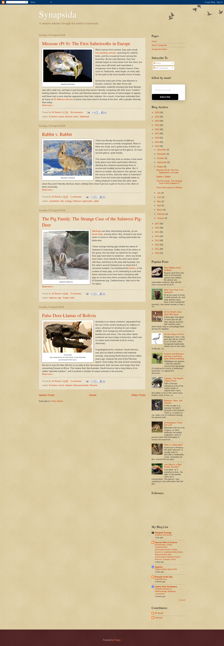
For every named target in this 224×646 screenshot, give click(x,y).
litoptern (69, 385)
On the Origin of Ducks (174, 334)
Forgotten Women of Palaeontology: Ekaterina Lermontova (165, 591)
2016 (157, 228)
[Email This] (93, 112)
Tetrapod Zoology (163, 532)
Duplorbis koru (161, 579)
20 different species (63, 99)
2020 (157, 138)
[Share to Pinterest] (105, 112)
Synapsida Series (159, 49)
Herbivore (77, 201)
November (162, 154)
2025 (157, 117)
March (160, 210)
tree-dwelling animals (105, 53)
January (161, 218)
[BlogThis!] (96, 112)
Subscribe (165, 97)
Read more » (47, 105)
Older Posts (138, 395)
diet (62, 201)
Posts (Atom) (57, 401)
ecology (68, 201)
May (159, 201)
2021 (157, 133)
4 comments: (77, 381)
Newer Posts (46, 395)
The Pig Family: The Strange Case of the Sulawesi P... (169, 182)
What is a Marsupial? (173, 445)
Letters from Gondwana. (166, 586)
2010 (157, 253)
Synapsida (57, 14)
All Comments (161, 68)
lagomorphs (87, 201)
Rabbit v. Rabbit (57, 134)
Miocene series (71, 116)
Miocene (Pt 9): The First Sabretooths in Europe (86, 43)
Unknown (159, 618)
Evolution (53, 116)
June (159, 197)
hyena (61, 116)
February (161, 214)
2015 (157, 232)
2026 (157, 112)
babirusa (53, 298)
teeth (72, 298)
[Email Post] (88, 112)
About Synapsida (159, 45)
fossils (61, 385)
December (162, 150)
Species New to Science (166, 542)
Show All (182, 600)
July (159, 193)
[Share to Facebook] (102, 112)
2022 (157, 129)
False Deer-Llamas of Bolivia (69, 315)
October (161, 158)
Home (92, 395)
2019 (157, 142)
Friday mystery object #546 (166, 569)
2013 (157, 240)
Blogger (117, 640)
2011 (157, 249)
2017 (157, 224)
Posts (158, 63)
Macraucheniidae (81, 385)
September (162, 162)
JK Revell (159, 613)
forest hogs (97, 234)
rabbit (96, 201)
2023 (157, 125)
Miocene (93, 385)
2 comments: (77, 197)
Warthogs (96, 231)
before (132, 268)
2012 (157, 245)
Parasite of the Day (163, 577)
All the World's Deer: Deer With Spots (173, 313)
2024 (157, 121)
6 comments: (77, 293)
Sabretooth (84, 116)
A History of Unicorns (163, 535)
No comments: (77, 112)
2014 (157, 236)
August (160, 166)
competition (54, 201)
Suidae (66, 298)
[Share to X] (99, 112)
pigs (59, 298)
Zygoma (158, 567)
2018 (157, 146)
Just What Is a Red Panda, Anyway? (172, 465)
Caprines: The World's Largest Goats (173, 379)
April (159, 205)
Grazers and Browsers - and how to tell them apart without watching (174, 356)
